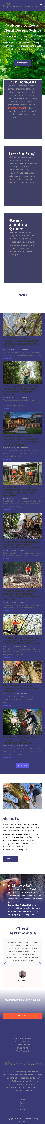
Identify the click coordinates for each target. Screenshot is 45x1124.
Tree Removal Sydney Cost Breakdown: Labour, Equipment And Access (19, 740)
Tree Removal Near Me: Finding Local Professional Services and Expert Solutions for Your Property (22, 440)
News (22, 1106)
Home (22, 1100)
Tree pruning (22, 1048)
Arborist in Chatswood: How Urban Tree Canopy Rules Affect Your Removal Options (21, 641)
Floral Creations (22, 1041)
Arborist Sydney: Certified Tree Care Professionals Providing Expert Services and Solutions (22, 595)
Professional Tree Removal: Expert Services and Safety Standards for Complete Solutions (20, 390)
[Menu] (41, 5)
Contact (22, 1109)
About (22, 1103)
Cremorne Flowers (22, 1038)
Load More (22, 766)
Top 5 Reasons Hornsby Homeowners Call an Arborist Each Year (22, 688)
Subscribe (22, 1015)
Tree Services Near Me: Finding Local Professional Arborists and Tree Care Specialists (20, 491)
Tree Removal (22, 1051)
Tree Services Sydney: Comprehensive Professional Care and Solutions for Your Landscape (21, 342)
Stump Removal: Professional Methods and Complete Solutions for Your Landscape (22, 544)
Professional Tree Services (23, 1044)
